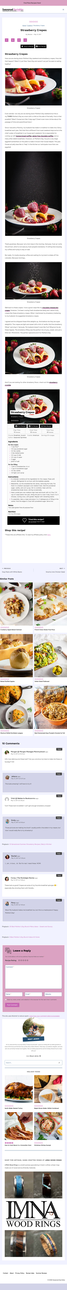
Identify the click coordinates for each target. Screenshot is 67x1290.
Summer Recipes (41, 1273)
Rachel (14, 856)
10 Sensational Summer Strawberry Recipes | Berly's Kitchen (30, 844)
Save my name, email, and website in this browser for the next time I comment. (32, 999)
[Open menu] (63, 9)
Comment (10, 967)
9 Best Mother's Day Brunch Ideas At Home (24, 937)
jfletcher (30, 34)
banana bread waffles (24, 136)
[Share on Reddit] (26, 40)
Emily (13, 820)
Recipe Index (30, 1273)
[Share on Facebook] (7, 40)
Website (48, 994)
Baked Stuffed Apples (7, 681)
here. (49, 535)
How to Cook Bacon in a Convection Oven (18, 1145)
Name (8, 994)
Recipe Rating (10, 960)
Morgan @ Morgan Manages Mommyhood (28, 752)
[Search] (59, 1063)
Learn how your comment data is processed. (44, 1016)
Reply (59, 749)
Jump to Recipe (28, 46)
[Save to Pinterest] (19, 40)
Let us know (32, 521)
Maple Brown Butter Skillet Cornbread (46, 1108)
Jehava (14, 776)
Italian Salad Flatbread (42, 681)
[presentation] (16, 604)
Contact (5, 1273)
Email (28, 994)
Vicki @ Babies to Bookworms (23, 798)
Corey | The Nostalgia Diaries (22, 878)
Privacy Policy (19, 1273)
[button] (30, 22)
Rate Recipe (47, 426)
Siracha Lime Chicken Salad (55, 570)
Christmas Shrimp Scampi (42, 1145)
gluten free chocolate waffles (42, 136)
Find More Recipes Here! (32, 3)
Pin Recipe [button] (34, 426)
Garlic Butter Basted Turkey (14, 1108)
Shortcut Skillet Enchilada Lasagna (11, 733)
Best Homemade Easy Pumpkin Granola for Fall (50, 733)
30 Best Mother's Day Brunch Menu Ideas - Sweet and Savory (31, 927)
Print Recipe (42, 46)
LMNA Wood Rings (53, 1160)
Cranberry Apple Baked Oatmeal (11, 630)
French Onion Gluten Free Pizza (45, 630)
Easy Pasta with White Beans (12, 570)
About (12, 1273)
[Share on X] (13, 40)
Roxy (13, 903)
